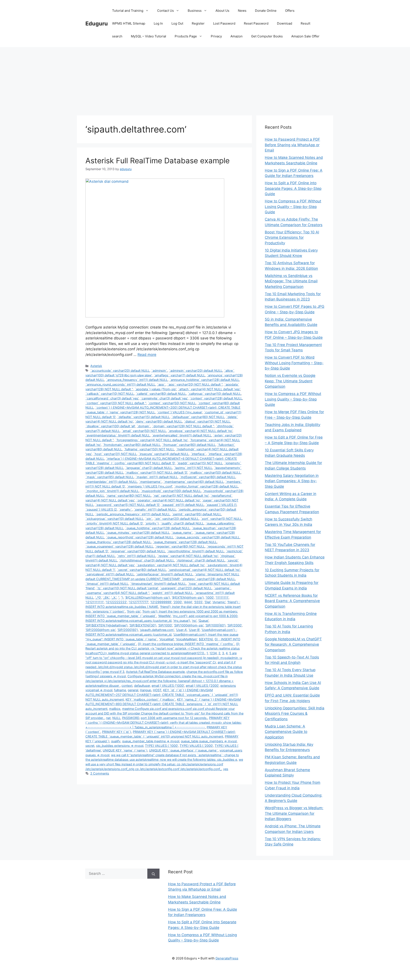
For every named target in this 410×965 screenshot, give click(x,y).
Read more (147, 354)
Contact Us (165, 11)
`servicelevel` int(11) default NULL (109, 574)
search (117, 36)
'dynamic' (219, 602)
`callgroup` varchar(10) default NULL (214, 393)
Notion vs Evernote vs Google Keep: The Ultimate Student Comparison (290, 381)
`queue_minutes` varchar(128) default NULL (138, 532)
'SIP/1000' (165, 625)
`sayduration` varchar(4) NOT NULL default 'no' (170, 565)
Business (195, 11)
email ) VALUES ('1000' (168, 685)
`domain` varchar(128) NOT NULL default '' (183, 426)
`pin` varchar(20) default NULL (176, 518)
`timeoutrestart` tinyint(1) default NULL (158, 583)
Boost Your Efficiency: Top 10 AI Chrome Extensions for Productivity (292, 237)
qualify (115, 741)
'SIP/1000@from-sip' (189, 625)
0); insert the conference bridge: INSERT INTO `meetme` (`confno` (186, 644)
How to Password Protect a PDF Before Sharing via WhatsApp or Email (292, 144)
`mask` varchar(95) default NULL (109, 477)
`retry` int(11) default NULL (136, 556)
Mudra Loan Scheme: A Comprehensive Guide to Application (286, 731)
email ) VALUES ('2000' (202, 685)
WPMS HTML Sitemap (128, 23)
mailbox (114, 708)
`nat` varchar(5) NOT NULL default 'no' (181, 495)
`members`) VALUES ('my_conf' (149, 486)
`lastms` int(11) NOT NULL (193, 468)
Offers (289, 11)
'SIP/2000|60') (127, 630)
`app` (161, 384)
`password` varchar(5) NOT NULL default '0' (127, 505)
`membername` (150, 481)
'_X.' (113, 597)
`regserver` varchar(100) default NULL (137, 551)
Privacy (216, 36)
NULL (116, 718)
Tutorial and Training (127, 11)
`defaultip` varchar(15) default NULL (143, 417)
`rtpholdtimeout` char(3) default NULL (146, 560)
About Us (222, 11)
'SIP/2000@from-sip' (100, 630)
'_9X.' (106, 597)
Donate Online (266, 11)
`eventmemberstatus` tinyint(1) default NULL (117, 435)
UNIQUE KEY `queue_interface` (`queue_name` (183, 750)
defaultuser (142, 685)
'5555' (198, 602)
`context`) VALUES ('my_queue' (179, 412)
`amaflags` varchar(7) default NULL (179, 375)
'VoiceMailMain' (186, 639)
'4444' (188, 602)
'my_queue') (181, 620)
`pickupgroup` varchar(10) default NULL (114, 518)
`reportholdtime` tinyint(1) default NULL (195, 551)
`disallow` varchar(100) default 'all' (110, 426)
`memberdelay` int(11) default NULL (111, 481)
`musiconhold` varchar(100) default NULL (171, 491)
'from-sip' (134, 611)
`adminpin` (159, 370)
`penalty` (125, 509)
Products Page (186, 36)
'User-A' (181, 630)
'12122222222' (116, 602)
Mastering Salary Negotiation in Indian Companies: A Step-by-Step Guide (292, 481)
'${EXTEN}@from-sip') (188, 597)
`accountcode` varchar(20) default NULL (119, 370)
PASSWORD (130, 718)
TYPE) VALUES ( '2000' (196, 745)
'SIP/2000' (234, 625)
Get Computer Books (267, 36)
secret (89, 745)
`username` (222, 588)
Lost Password (224, 23)
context (127, 685)
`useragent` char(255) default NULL (186, 588)
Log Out (177, 23)
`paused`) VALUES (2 (101, 509)
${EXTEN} (206, 639)
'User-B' (194, 630)
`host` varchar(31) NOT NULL (115, 454)
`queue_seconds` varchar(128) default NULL (207, 537)
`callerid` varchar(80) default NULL (161, 393)
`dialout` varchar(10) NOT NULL (207, 421)
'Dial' (207, 602)
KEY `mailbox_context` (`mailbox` (150, 699)
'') (122, 597)
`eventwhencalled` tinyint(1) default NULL (181, 435)
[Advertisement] (205, 79)
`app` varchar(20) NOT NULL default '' (195, 384)
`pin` (148, 518)
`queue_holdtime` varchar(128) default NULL (157, 528)
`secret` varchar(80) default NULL (141, 570)
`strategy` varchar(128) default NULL (208, 579)
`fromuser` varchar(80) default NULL (188, 444)
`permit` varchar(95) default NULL (196, 514)
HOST (157, 690)
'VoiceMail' (166, 639)
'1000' (209, 597)
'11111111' (221, 597)
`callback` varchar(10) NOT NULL (109, 393)
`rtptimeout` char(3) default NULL (200, 560)
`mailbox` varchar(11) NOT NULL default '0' (156, 472)
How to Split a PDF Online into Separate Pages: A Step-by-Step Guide (293, 188)
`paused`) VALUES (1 (221, 505)
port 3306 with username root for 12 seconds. (174, 718)
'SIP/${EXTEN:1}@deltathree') (106, 625)
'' (118, 597)
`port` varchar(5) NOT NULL (221, 518)
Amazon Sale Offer (305, 36)
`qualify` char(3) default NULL (182, 523)
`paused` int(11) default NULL (182, 505)
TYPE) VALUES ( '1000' (161, 745)
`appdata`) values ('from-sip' (155, 389)
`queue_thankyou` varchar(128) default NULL (118, 542)
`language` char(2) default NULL (148, 468)
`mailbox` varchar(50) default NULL (215, 472)
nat (108, 718)
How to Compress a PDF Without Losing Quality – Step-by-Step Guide (293, 206)
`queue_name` (182, 532)
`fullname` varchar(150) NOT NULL (149, 449)
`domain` (143, 426)
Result (305, 23)
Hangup (145, 690)
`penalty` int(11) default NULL (155, 509)
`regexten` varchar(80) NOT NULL (180, 546)
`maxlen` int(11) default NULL (156, 477)
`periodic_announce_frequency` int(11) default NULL (132, 514)
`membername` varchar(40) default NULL (193, 481)
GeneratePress (226, 958)
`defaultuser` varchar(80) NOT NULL (197, 417)
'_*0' (98, 597)
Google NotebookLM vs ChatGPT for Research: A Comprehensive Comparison (293, 644)
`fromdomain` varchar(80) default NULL (131, 444)
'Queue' (203, 620)
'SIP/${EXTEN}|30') (142, 625)
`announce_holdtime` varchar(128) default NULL (204, 380)
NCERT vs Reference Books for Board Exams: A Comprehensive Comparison (292, 600)
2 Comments (99, 773)
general (133, 690)
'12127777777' (138, 602)
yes (225, 769)
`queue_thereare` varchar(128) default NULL (185, 542)
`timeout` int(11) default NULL (106, 583)
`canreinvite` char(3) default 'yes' (164, 398)
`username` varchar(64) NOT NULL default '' (117, 593)
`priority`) (152, 523)
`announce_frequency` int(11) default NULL (137, 380)
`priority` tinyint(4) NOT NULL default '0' (114, 523)
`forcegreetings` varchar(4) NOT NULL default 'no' (151, 440)
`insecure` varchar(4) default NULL (163, 454)
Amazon (236, 36)
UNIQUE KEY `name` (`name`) (125, 750)
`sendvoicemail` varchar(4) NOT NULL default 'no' (204, 570)
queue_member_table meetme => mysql (150, 741)
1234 (213, 653)
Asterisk (96, 366)
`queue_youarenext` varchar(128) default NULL (119, 546)
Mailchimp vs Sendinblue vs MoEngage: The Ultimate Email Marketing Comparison (291, 281)
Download (284, 23)
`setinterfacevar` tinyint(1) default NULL (164, 574)
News (242, 11)
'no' (194, 620)
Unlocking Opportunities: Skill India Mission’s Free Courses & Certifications (294, 713)
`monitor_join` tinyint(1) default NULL (112, 491)
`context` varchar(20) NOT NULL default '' (115, 403)
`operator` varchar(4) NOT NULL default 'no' (168, 500)
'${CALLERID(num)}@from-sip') (147, 597)
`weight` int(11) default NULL (172, 593)
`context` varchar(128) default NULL (215, 398)
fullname (120, 690)
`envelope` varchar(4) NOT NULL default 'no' (200, 431)
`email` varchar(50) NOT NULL (144, 431)
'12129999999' (160, 602)
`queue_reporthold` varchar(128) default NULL (139, 537)
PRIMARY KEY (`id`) (116, 732)
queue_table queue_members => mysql (209, 741)
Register (198, 23)
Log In (158, 23)
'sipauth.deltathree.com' (157, 630)
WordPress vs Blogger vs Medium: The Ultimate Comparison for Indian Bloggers (294, 813)
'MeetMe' (164, 616)
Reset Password (256, 23)
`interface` (198, 454)
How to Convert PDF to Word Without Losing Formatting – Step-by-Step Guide (294, 362)
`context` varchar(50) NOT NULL (172, 403)
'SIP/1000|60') (215, 625)
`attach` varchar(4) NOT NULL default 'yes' (209, 389)
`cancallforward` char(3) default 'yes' (112, 398)
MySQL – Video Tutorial (148, 36)
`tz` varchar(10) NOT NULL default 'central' (127, 588)
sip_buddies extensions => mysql (119, 745)
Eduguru (96, 23)
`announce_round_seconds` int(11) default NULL (120, 384)
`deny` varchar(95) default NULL (158, 421)
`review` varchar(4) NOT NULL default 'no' (187, 556)
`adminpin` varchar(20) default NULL (195, 370)
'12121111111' (94, 602)
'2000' (177, 602)
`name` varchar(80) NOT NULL (128, 495)
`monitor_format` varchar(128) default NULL (206, 486)
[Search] (153, 874)
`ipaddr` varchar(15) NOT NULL (200, 463)
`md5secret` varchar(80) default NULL (207, 477)
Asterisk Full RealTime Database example (157, 160)
